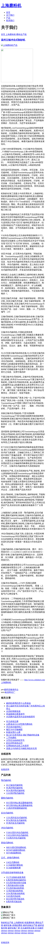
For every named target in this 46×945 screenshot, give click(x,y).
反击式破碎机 (7, 813)
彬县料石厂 (10, 692)
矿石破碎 (39, 928)
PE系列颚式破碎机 (14, 788)
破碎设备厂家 (14, 928)
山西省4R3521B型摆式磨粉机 (19, 724)
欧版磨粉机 (30, 922)
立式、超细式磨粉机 (10, 858)
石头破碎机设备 (27, 928)
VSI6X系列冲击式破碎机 (17, 832)
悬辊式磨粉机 (7, 843)
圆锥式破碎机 (7, 798)
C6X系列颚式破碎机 (15, 793)
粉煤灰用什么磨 (13, 732)
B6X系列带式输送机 (15, 899)
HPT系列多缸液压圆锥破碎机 (19, 805)
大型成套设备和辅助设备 (12, 872)
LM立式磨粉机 (12, 862)
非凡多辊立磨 (12, 721)
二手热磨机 (11, 738)
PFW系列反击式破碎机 (16, 820)
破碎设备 (8, 925)
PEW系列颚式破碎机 (15, 790)
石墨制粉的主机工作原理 (17, 746)
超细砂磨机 (17, 925)
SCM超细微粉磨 (13, 868)
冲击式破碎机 (7, 828)
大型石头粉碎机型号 (15, 740)
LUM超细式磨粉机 (14, 865)
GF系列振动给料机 (14, 891)
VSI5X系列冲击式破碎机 (17, 835)
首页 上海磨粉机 (8, 34)
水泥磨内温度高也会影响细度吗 (20, 717)
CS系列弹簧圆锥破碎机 (16, 808)
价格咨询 (5, 942)
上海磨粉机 (19, 922)
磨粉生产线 (21, 34)
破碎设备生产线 (30, 925)
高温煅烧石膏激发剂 (15, 714)
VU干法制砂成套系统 (16, 877)
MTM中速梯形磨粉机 (15, 850)
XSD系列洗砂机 (13, 896)
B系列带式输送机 (14, 902)
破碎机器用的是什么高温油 (18, 703)
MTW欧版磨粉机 (13, 853)
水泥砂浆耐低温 (13, 711)
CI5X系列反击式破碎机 (16, 818)
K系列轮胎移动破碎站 (16, 880)
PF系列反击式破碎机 (15, 823)
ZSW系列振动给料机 (15, 893)
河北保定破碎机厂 (14, 727)
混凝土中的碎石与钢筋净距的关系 (21, 748)
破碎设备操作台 (11, 689)
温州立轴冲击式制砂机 (13, 39)
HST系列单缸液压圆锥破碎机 (19, 803)
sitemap (4, 930)
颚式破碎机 (6, 780)
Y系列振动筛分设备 (15, 885)
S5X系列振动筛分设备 (16, 883)
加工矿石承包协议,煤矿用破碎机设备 (22, 735)
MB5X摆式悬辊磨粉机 (16, 847)
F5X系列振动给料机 (15, 888)
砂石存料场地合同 (14, 743)
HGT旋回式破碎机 (14, 785)
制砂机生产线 (7, 922)
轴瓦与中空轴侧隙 (14, 729)
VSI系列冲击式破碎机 (16, 838)
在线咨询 (5, 769)
